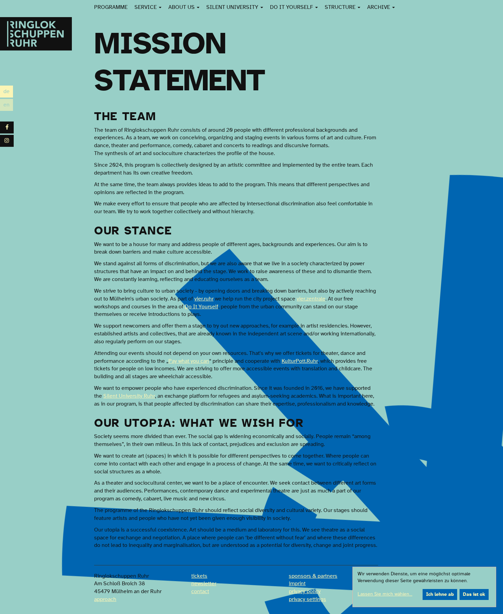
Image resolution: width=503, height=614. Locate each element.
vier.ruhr (204, 299)
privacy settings (307, 599)
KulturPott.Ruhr (300, 361)
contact (200, 591)
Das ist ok (474, 594)
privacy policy (305, 591)
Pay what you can (188, 361)
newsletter (203, 583)
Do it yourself (292, 7)
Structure (341, 7)
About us (182, 7)
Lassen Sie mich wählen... (385, 594)
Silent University (233, 7)
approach (105, 599)
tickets (199, 576)
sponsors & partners (313, 576)
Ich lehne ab (440, 594)
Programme (111, 7)
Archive (379, 7)
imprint (297, 583)
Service (146, 7)
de (8, 92)
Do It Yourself (201, 306)
